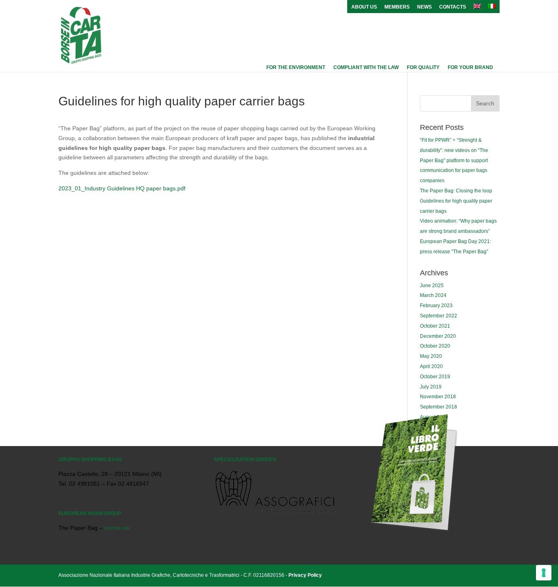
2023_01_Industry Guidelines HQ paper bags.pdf (121, 188)
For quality (423, 67)
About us (364, 7)
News (424, 7)
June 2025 (432, 285)
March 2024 (433, 295)
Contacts (452, 7)
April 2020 (431, 366)
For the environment (295, 67)
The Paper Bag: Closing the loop (456, 191)
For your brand (470, 67)
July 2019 (431, 387)
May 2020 (431, 356)
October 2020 (435, 346)
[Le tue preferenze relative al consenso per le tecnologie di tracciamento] (543, 572)
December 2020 (438, 336)
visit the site (117, 528)
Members (397, 7)
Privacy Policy (305, 575)
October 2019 (435, 376)
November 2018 (438, 397)
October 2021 (435, 326)
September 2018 (438, 407)
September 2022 (438, 316)
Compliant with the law (366, 67)
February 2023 (436, 305)
